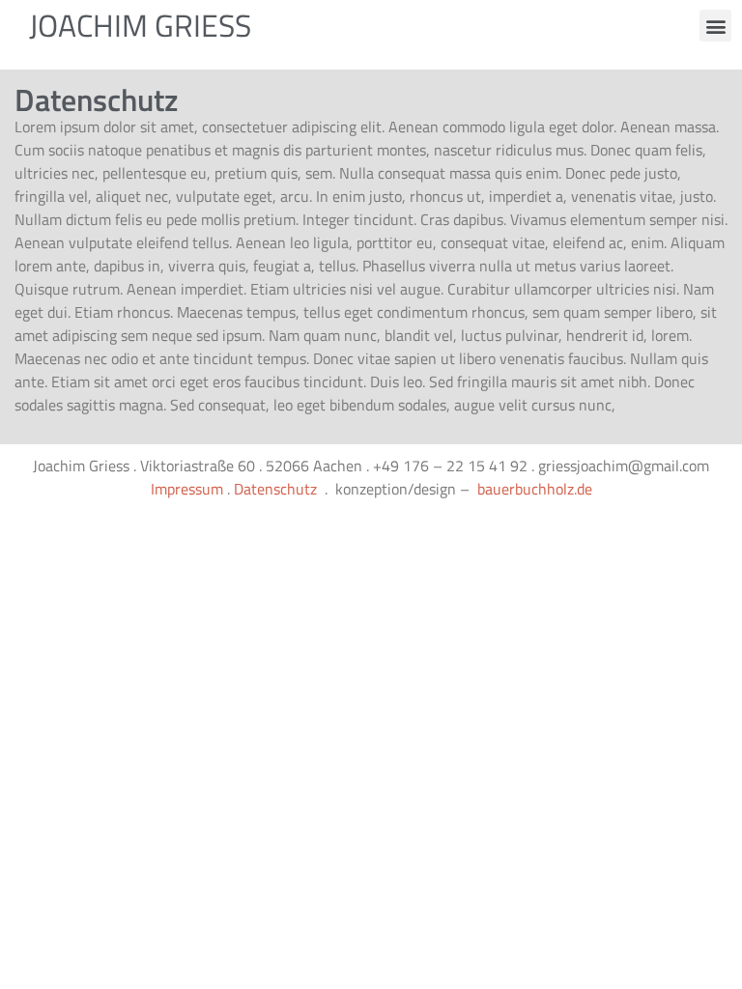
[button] (715, 26)
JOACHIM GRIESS (140, 25)
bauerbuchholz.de (534, 488)
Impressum (187, 488)
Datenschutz (275, 488)
